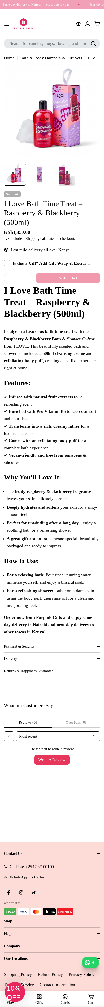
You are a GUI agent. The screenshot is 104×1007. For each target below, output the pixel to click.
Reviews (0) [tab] (28, 722)
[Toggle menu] (7, 24)
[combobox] (52, 43)
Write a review (52, 760)
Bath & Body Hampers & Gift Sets (51, 58)
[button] (15, 992)
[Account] (87, 24)
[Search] (93, 43)
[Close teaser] (23, 983)
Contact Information (57, 984)
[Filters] (9, 736)
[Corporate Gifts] (78, 23)
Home (9, 58)
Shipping (32, 238)
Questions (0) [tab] (76, 722)
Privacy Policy (81, 974)
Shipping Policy (18, 974)
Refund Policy (50, 974)
